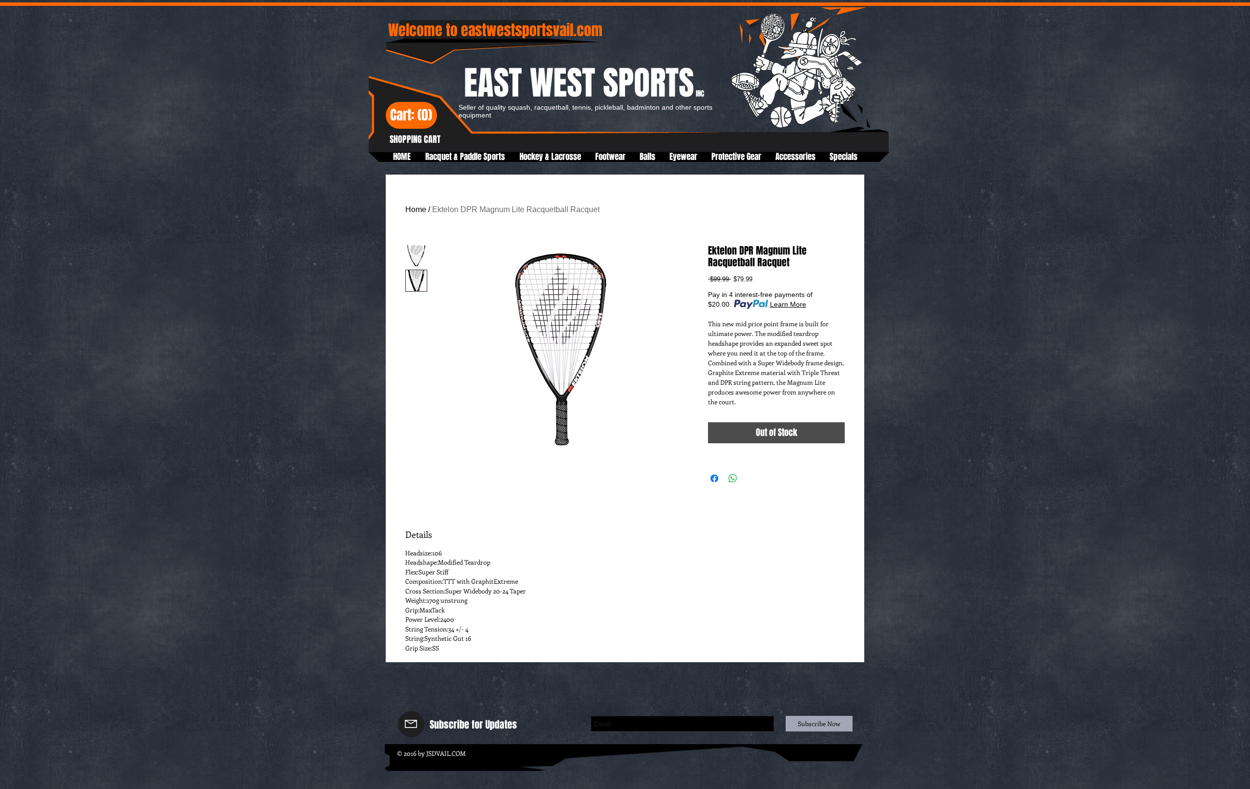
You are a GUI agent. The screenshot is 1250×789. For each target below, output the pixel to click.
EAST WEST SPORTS (584, 83)
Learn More (788, 304)
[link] (411, 116)
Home (415, 209)
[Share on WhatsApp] (733, 478)
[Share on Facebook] (714, 478)
